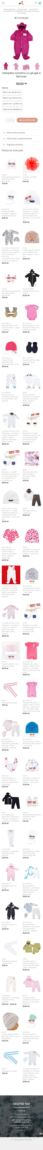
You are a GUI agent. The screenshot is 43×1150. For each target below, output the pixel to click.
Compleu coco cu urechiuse (30, 512)
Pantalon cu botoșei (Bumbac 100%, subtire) (10, 853)
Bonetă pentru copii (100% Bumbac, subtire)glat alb (31, 853)
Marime (5, 88)
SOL (23, 1130)
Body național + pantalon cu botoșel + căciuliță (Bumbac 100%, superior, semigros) (32, 399)
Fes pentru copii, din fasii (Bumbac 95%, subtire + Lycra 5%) (31, 551)
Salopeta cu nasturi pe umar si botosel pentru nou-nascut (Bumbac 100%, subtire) (10, 592)
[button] (3, 3)
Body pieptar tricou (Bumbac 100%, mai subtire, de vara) (31, 328)
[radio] (11, 92)
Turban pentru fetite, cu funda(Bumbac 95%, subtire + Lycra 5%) (31, 253)
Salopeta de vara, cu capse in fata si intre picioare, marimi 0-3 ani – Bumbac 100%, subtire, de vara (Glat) (31, 707)
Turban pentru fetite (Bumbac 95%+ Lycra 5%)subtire (10, 1036)
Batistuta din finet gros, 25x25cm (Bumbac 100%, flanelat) (30, 475)
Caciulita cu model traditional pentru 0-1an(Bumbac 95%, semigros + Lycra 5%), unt (11, 515)
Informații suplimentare (19, 138)
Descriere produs (16, 132)
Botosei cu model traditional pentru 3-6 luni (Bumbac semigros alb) (31, 628)
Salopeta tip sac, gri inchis (31, 292)
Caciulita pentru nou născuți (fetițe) (10, 665)
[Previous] (5, 41)
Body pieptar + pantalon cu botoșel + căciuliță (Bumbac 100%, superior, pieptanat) (32, 890)
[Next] (37, 41)
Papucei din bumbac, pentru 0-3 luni (31, 361)
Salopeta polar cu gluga (9, 887)
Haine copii (22, 9)
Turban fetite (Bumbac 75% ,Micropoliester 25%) (10, 362)
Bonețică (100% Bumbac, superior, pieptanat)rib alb (9, 213)
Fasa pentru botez (9, 703)
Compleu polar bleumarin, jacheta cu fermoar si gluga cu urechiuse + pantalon (11, 818)
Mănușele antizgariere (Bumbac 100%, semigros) (11, 179)
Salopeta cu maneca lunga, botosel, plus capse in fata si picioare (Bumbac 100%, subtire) (10, 437)
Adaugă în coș (27, 120)
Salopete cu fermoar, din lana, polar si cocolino (22, 12)
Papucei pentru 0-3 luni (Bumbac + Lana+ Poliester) (11, 328)
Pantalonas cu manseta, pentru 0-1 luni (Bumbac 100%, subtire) (10, 398)
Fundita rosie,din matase (30, 178)
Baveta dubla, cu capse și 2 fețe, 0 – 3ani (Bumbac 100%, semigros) (10, 781)
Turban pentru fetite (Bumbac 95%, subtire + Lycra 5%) (32, 590)
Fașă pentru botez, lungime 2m (9, 962)
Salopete (33, 9)
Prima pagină (9, 9)
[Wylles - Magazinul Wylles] (21, 3)
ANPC (19, 1130)
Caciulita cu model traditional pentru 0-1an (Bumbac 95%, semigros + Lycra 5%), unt (32, 215)
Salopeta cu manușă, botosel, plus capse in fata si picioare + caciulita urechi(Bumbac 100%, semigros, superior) (11, 255)
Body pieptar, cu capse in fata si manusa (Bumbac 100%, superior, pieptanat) (9, 553)
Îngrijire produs (15, 144)
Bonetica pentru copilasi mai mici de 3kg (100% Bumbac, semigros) (31, 1037)
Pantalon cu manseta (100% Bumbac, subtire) (11, 1000)
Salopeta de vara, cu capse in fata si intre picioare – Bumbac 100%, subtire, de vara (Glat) (31, 668)
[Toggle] (4, 132)
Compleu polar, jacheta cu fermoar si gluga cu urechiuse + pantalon (31, 1001)
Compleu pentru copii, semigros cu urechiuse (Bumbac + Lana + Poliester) (31, 964)
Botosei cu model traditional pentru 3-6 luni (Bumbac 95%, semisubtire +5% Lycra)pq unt (31, 437)
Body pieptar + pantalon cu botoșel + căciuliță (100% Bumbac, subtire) (11, 744)
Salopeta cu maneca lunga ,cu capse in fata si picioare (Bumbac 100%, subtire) (10, 629)
